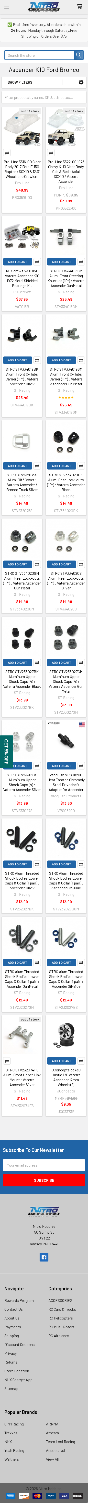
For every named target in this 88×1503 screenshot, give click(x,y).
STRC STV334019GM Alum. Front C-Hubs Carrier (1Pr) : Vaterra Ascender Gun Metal (66, 376)
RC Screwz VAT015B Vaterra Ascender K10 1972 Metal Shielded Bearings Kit (22, 278)
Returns (10, 1362)
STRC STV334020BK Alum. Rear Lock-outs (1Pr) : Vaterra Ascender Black (66, 482)
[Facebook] (44, 1257)
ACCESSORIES (60, 1300)
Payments (12, 1326)
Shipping (11, 1335)
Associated (55, 1450)
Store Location (16, 1370)
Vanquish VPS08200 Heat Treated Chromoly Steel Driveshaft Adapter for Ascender (66, 782)
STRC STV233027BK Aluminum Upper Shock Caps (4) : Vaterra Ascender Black (22, 678)
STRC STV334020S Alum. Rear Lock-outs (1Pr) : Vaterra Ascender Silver (66, 580)
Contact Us (13, 1309)
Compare (7, 152)
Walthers (11, 1459)
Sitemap (11, 1388)
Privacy (10, 1353)
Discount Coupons (19, 1344)
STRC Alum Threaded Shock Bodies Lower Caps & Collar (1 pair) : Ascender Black (22, 880)
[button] (81, 82)
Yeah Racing (14, 1450)
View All (52, 1459)
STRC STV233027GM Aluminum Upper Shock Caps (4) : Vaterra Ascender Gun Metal (66, 681)
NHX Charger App (18, 1379)
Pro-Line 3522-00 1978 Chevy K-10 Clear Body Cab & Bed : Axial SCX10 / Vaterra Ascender (66, 171)
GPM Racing (14, 1424)
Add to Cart (17, 262)
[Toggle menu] (6, 6)
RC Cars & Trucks (62, 1309)
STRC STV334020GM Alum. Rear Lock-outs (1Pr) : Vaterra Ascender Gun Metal (22, 580)
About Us (12, 1318)
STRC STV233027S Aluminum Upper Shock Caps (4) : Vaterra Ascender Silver (22, 782)
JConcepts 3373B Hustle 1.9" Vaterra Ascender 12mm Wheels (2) (66, 1077)
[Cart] (80, 6)
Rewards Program (19, 1300)
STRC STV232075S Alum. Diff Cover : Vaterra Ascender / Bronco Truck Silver (22, 482)
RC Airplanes (58, 1335)
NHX (8, 1441)
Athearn (52, 1432)
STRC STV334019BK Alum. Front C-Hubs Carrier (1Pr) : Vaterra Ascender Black (22, 376)
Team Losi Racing (60, 1441)
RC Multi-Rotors (61, 1326)
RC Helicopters (60, 1318)
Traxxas (10, 1432)
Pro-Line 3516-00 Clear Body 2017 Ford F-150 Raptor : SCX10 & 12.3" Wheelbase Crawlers (22, 169)
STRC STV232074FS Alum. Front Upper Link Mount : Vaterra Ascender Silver (22, 1077)
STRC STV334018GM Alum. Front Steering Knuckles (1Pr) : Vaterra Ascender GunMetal (66, 278)
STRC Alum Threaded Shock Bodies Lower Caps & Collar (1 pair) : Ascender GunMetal (22, 978)
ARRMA (52, 1424)
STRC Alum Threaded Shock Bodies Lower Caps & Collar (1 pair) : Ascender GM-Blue (66, 880)
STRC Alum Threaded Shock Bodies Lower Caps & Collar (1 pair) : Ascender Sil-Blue (66, 978)
